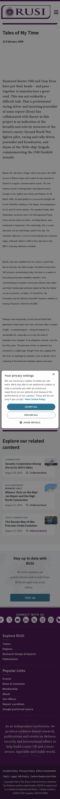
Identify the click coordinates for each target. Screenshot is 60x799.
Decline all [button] (31, 415)
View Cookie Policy (35, 399)
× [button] (53, 374)
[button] (30, 422)
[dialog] (29, 399)
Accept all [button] (31, 406)
